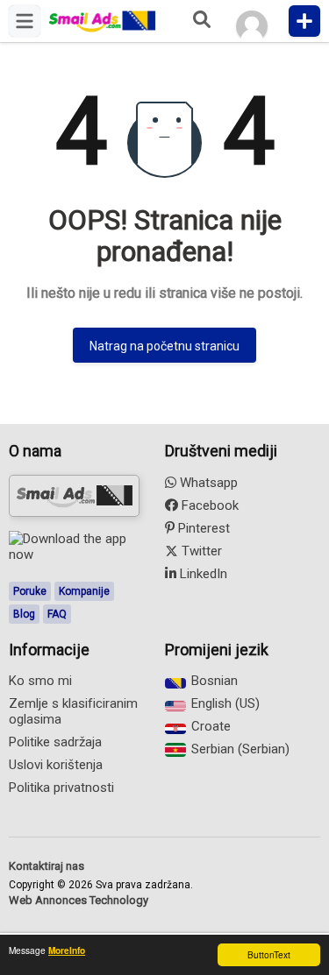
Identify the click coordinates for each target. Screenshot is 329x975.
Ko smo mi (40, 681)
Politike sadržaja (55, 742)
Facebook (208, 505)
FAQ (57, 614)
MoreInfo (66, 950)
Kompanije (84, 591)
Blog (24, 614)
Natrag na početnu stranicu (164, 346)
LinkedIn (201, 574)
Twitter (200, 551)
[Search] (201, 21)
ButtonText (268, 954)
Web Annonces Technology (78, 900)
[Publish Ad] (304, 21)
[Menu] (24, 21)
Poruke (29, 591)
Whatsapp (207, 483)
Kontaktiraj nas (46, 866)
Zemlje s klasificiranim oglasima (73, 711)
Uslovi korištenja (56, 765)
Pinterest (202, 528)
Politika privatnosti (61, 787)
